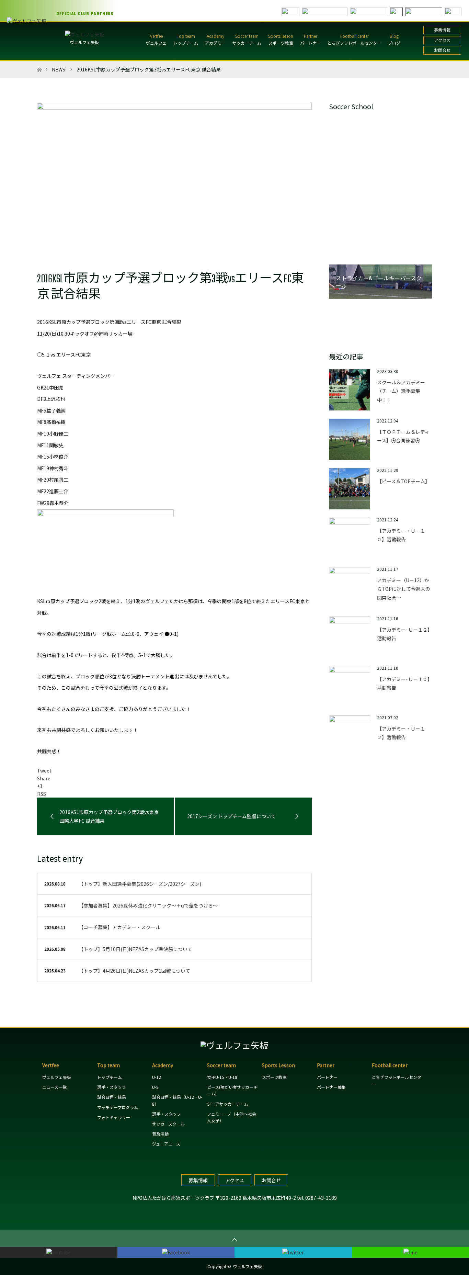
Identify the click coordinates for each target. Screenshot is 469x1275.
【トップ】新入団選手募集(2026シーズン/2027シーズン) (140, 883)
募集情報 (442, 30)
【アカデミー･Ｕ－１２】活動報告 (403, 634)
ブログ (394, 43)
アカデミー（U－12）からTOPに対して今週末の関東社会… (403, 589)
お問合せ (442, 50)
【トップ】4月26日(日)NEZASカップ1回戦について (134, 970)
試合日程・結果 (111, 1097)
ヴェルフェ (156, 43)
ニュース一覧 (54, 1087)
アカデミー (215, 43)
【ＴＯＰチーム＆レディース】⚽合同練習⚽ (403, 436)
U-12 (156, 1077)
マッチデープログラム (117, 1107)
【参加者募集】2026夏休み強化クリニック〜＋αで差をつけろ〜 (148, 905)
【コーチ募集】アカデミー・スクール (119, 927)
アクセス (442, 40)
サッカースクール (168, 1124)
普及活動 (160, 1134)
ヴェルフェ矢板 (84, 42)
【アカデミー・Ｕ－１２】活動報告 (401, 733)
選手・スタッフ (111, 1087)
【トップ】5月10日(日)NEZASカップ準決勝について (135, 949)
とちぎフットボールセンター (354, 43)
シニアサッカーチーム (227, 1104)
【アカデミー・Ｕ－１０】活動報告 (401, 535)
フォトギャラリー (113, 1117)
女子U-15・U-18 (222, 1077)
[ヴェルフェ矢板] (234, 1045)
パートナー (310, 43)
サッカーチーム (246, 43)
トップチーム (185, 43)
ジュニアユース (166, 1144)
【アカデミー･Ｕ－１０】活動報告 (403, 683)
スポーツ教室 (280, 43)
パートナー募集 (331, 1087)
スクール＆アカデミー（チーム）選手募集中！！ (401, 391)
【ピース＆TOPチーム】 (403, 481)
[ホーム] (39, 63)
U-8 (155, 1087)
